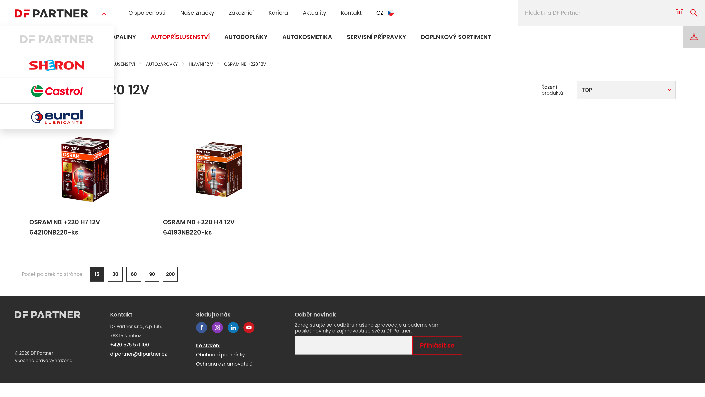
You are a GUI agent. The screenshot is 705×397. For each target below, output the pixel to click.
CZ (379, 13)
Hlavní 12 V (201, 64)
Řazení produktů (552, 90)
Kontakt (351, 13)
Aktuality (314, 13)
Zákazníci (241, 13)
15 (97, 274)
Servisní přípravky (376, 37)
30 (115, 274)
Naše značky (197, 13)
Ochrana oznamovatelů (224, 364)
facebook (201, 327)
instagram (217, 327)
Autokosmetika (307, 37)
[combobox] (626, 90)
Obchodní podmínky (220, 354)
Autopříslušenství (180, 37)
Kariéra (278, 13)
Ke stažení (208, 345)
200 (170, 274)
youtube (248, 327)
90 (152, 274)
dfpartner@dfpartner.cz (138, 354)
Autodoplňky (246, 37)
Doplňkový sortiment (456, 37)
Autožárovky (162, 64)
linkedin (233, 327)
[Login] (694, 37)
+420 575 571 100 (129, 344)
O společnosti (147, 13)
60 (134, 274)
